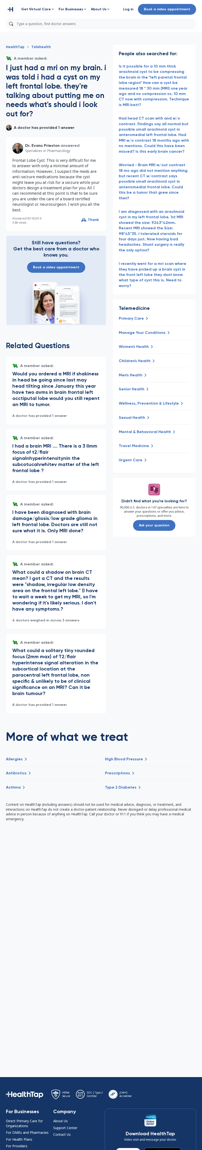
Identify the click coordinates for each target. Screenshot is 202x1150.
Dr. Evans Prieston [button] (42, 145)
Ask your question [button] (154, 525)
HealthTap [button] (15, 46)
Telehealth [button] (41, 46)
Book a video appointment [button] (167, 9)
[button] (11, 9)
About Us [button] (60, 1121)
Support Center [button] (65, 1127)
